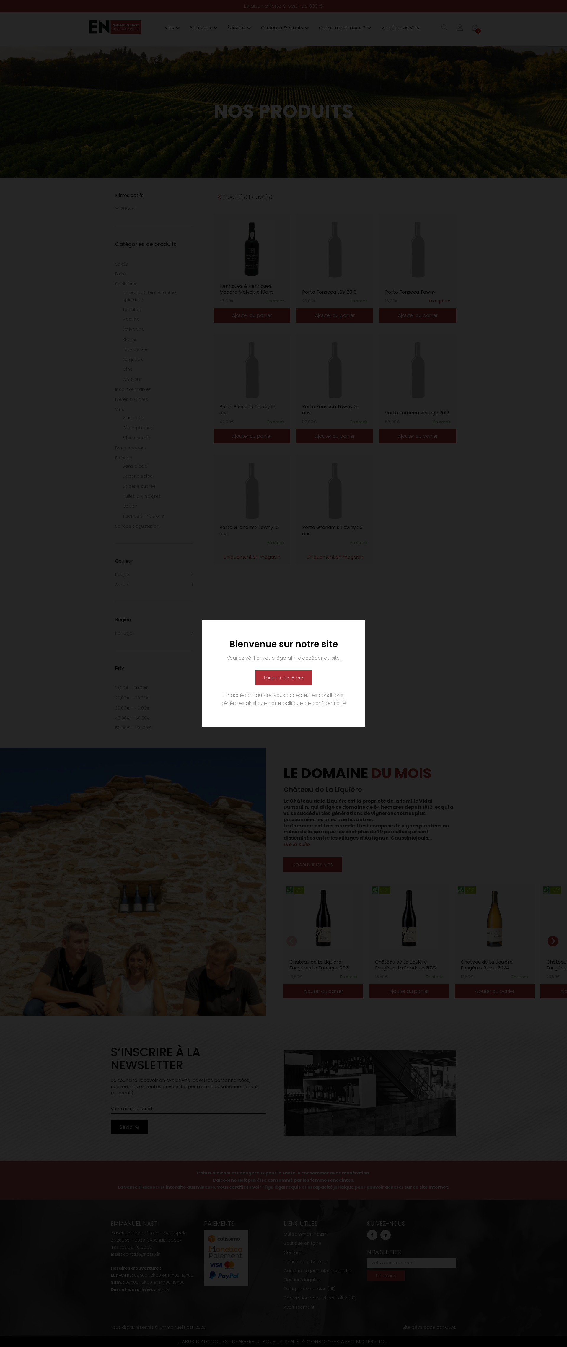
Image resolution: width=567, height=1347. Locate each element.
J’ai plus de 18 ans (283, 677)
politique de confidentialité (314, 703)
